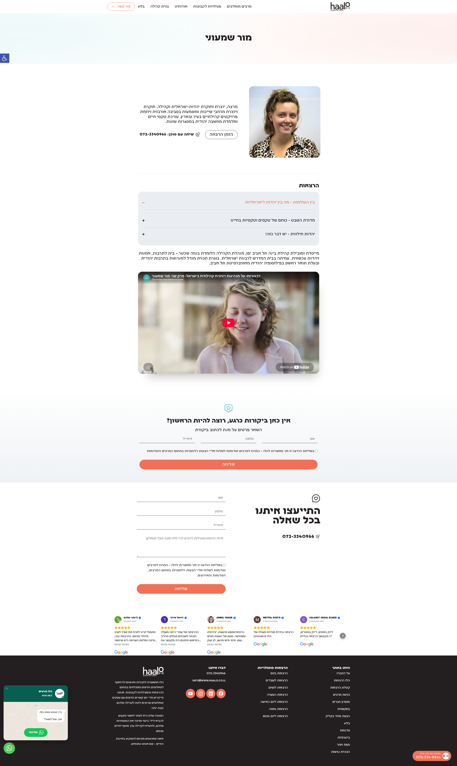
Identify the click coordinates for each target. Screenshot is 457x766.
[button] (4, 58)
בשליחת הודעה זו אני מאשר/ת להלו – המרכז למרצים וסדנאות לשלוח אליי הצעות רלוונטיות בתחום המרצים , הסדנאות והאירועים (186, 570)
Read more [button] (121, 644)
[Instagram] (200, 693)
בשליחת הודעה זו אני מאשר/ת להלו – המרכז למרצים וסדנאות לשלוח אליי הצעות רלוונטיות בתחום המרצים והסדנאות (230, 451)
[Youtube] (190, 693)
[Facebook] (221, 693)
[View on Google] (118, 619)
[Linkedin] (210, 693)
